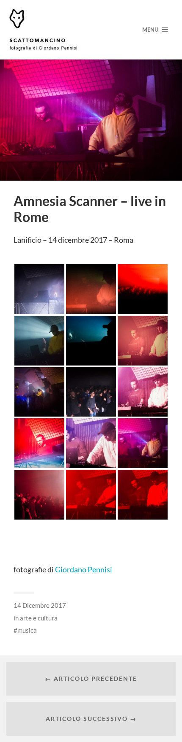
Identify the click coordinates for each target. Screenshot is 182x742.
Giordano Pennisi (83, 569)
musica (27, 630)
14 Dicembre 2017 (40, 605)
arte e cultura (39, 618)
